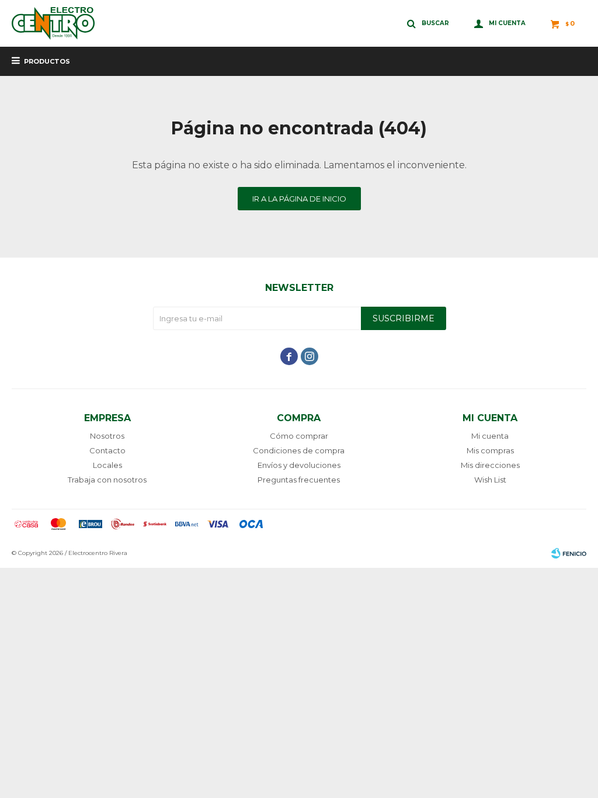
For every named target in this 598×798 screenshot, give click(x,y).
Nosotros (107, 435)
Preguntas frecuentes (299, 479)
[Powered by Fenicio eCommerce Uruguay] (568, 553)
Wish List (490, 479)
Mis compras (490, 450)
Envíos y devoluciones (299, 465)
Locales (107, 465)
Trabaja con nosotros (107, 479)
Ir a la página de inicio (299, 198)
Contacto (107, 450)
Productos (47, 61)
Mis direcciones (490, 465)
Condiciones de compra (299, 450)
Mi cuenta (490, 435)
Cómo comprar (299, 435)
